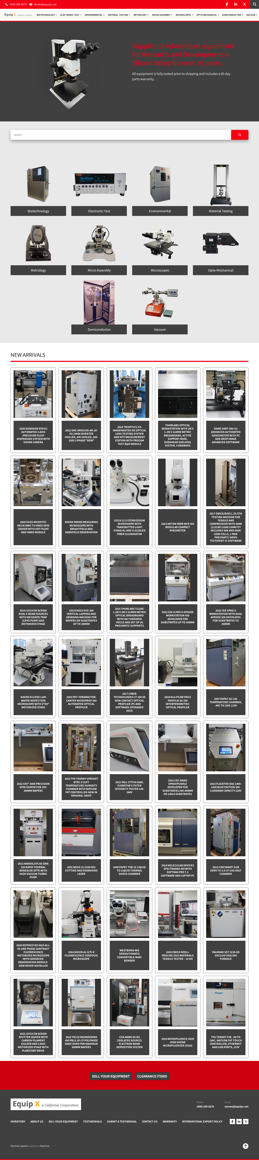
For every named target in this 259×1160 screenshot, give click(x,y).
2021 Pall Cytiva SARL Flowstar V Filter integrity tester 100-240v (129, 787)
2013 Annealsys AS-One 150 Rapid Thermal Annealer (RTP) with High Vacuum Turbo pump (33, 870)
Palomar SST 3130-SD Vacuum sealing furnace (225, 955)
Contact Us (150, 1121)
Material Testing (118, 14)
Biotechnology (46, 14)
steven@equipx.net (45, 4)
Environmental (94, 14)
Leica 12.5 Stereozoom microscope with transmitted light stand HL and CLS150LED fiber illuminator (129, 527)
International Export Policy (202, 1121)
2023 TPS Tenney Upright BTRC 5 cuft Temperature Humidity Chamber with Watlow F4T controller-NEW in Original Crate (81, 787)
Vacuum (250, 14)
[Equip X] (46, 1104)
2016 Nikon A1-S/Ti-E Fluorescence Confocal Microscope (81, 955)
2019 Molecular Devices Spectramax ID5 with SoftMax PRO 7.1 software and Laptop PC (177, 870)
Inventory (18, 1121)
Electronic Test (69, 14)
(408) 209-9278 (18, 4)
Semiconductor (231, 14)
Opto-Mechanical (206, 14)
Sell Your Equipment (63, 1121)
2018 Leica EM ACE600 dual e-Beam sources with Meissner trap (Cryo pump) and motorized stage (33, 617)
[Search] (239, 135)
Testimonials (92, 1121)
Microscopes (183, 14)
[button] (47, 15)
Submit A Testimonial (122, 1121)
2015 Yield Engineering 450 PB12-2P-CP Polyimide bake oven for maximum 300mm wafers (81, 1042)
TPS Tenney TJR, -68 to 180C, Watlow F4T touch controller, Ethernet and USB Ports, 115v (225, 1042)
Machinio (45, 1145)
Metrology (140, 14)
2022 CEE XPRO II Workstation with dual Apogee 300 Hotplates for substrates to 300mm (225, 617)
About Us (36, 1121)
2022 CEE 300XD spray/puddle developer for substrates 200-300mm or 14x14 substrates (177, 787)
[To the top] (245, 1146)
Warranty (170, 1121)
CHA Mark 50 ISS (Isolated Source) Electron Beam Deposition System (129, 1042)
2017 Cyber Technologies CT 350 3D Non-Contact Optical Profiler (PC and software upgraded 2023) (129, 702)
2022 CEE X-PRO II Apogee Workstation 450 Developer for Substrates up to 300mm (177, 617)
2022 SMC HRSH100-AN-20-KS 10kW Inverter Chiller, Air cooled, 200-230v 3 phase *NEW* (81, 435)
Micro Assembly (161, 14)
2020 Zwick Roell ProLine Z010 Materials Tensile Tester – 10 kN (178, 955)
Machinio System (19, 1145)
